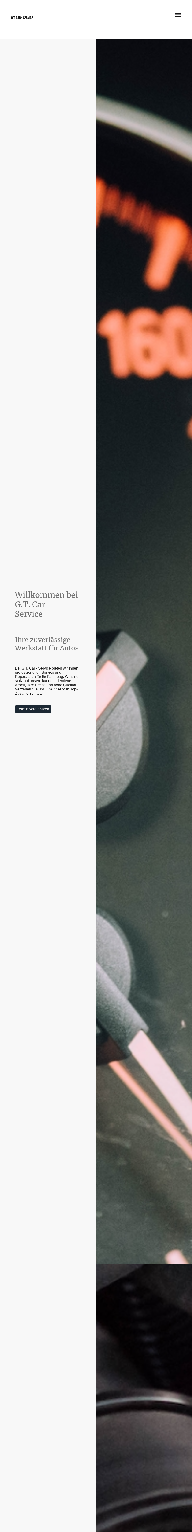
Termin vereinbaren (33, 709)
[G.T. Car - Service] (29, 22)
